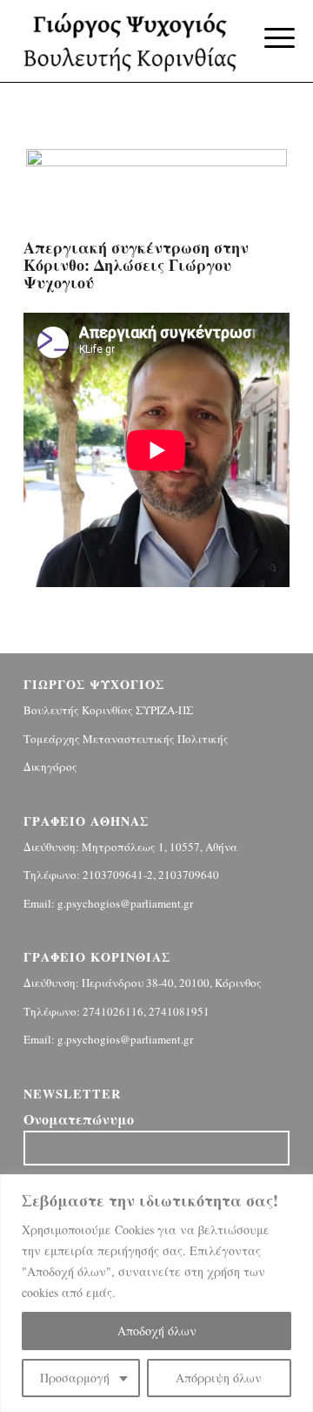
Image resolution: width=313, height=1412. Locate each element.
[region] (156, 1293)
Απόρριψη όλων (219, 1377)
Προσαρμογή (75, 1377)
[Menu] (266, 36)
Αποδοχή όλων (156, 1330)
